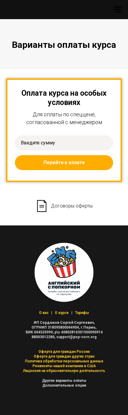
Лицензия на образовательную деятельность (64, 371)
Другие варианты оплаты (64, 381)
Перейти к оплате (64, 162)
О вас (44, 313)
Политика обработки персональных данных (64, 361)
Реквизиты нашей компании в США (64, 366)
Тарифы (82, 313)
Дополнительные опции (64, 385)
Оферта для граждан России (64, 352)
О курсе (62, 313)
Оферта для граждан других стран (64, 356)
